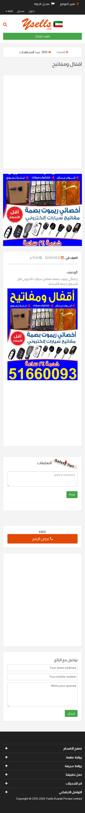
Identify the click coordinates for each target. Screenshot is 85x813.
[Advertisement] (42, 121)
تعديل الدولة (42, 4)
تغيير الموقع (68, 4)
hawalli (61, 52)
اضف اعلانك (42, 36)
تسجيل (20, 11)
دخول (31, 11)
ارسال (71, 713)
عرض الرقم (41, 539)
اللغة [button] (10, 11)
